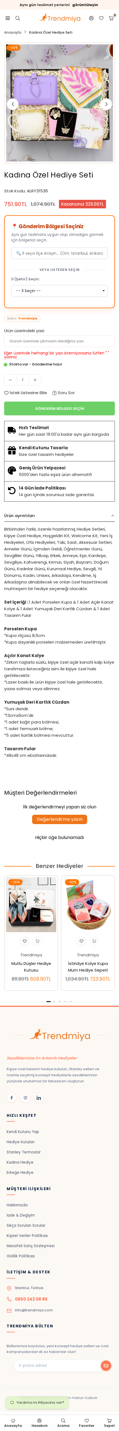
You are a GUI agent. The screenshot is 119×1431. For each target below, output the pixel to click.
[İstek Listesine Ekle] (24, 941)
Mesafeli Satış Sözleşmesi (31, 1246)
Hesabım (40, 1425)
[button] (106, 104)
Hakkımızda (17, 1205)
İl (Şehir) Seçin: (25, 279)
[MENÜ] (8, 18)
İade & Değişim (21, 1215)
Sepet (109, 1425)
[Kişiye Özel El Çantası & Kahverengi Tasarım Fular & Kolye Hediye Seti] (31, 904)
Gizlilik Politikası (21, 1256)
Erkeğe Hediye (20, 1172)
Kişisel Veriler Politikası (27, 1235)
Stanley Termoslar (24, 1152)
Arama (63, 1425)
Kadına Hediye (20, 1162)
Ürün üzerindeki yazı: (24, 330)
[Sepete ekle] (37, 941)
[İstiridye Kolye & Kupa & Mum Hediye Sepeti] (88, 904)
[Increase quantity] (35, 380)
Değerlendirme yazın (59, 819)
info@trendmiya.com (34, 1310)
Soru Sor (66, 393)
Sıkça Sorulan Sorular (26, 1225)
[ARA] (18, 18)
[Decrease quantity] (10, 380)
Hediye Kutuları (21, 1142)
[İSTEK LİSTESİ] (101, 18)
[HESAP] (91, 18)
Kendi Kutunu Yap (23, 1131)
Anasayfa (12, 32)
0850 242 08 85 (31, 1299)
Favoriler (86, 1425)
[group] (59, 102)
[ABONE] (106, 1365)
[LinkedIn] (39, 1098)
